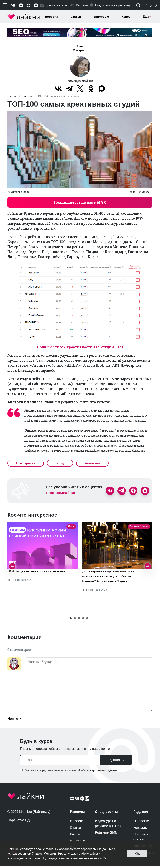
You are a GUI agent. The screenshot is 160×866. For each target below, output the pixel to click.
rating (60, 463)
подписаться (116, 760)
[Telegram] (69, 88)
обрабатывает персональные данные (86, 849)
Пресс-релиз (25, 463)
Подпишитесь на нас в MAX (80, 202)
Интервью (101, 16)
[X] (80, 88)
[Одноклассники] (91, 88)
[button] (71, 618)
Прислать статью (140, 836)
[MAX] (102, 88)
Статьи (76, 16)
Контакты (140, 827)
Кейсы (126, 16)
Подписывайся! (60, 493)
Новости (51, 16)
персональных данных (103, 770)
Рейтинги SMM (106, 832)
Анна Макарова (80, 48)
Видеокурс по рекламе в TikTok (108, 823)
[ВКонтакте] (58, 88)
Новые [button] (13, 718)
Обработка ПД (19, 820)
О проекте (141, 821)
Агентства (92, 463)
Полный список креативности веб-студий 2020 (80, 347)
